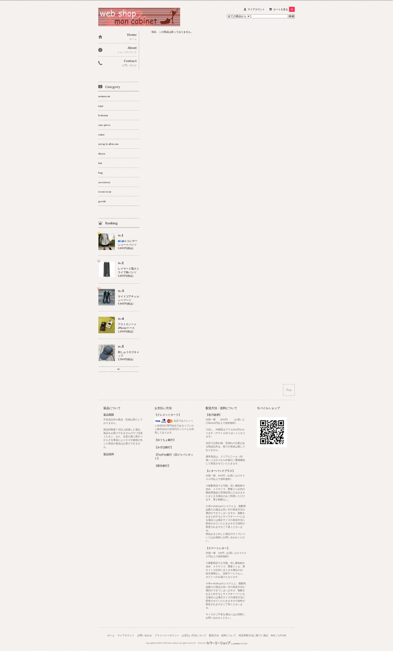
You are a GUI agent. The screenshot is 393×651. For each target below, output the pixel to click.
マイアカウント (256, 9)
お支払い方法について (194, 635)
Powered (202, 643)
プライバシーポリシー (167, 635)
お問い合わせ (144, 635)
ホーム (111, 635)
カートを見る (283, 9)
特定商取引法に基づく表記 (253, 635)
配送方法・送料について (222, 635)
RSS (273, 635)
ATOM (282, 635)
